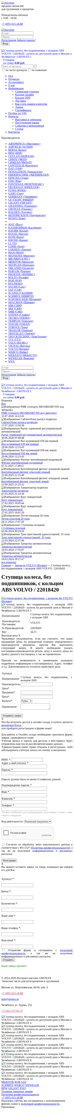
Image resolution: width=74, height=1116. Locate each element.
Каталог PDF (22, 97)
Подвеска (13, 79)
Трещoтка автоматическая (16, 546)
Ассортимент (16, 82)
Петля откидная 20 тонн (15, 518)
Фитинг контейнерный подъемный (22, 462)
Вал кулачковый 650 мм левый (19, 453)
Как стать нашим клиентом (31, 103)
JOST (23, 1088)
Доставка (20, 100)
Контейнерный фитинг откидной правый (25, 472)
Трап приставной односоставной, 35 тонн (26, 537)
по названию (39, 70)
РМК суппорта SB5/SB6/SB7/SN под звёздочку (29, 412)
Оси (10, 75)
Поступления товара (27, 122)
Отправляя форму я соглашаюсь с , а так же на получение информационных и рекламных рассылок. (37, 953)
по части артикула (16, 70)
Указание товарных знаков (17, 1091)
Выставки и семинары (28, 119)
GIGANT (13, 1088)
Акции (19, 107)
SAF (23, 1082)
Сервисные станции (27, 91)
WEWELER (32, 1085)
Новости (13, 116)
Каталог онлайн (24, 94)
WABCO (19, 1085)
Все (3, 403)
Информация (16, 88)
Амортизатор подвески (15, 490)
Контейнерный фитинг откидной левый (25, 481)
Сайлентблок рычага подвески (19, 422)
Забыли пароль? (26, 40)
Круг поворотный (12, 500)
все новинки (8, 562)
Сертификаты (23, 110)
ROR (17, 1082)
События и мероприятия (29, 125)
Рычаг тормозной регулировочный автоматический (31, 434)
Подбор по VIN (17, 113)
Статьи (19, 128)
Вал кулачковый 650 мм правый (20, 444)
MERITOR (7, 1082)
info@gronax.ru (10, 999)
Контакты (14, 131)
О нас (11, 85)
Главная (6, 565)
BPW (4, 1088)
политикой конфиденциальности (40, 1103)
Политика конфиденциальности (50, 847)
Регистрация (8, 40)
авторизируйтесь (11, 725)
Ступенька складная (13, 528)
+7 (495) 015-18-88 (12, 23)
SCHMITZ (7, 1085)
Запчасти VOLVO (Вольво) (31, 565)
